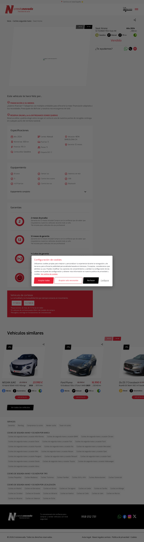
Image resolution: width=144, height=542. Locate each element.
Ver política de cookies (49, 274)
